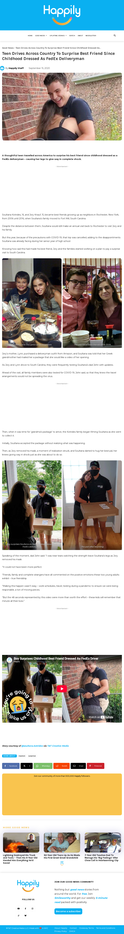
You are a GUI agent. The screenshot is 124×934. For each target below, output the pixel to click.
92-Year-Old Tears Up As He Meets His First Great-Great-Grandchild (62, 856)
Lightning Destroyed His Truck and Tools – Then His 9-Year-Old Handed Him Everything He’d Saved (20, 859)
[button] (114, 35)
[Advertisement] (62, 189)
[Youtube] (18, 908)
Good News (8, 47)
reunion (22, 756)
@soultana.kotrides (32, 745)
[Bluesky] (25, 915)
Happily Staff (16, 68)
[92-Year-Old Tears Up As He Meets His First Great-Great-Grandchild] (62, 843)
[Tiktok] (18, 915)
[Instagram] (32, 908)
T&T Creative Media (58, 745)
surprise (32, 756)
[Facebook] (25, 908)
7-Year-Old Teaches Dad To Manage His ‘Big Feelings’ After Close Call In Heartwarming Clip (101, 858)
